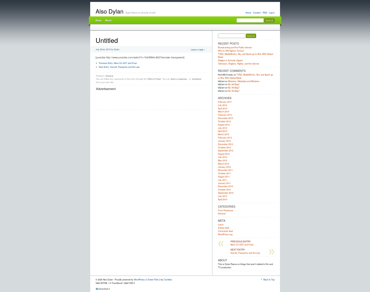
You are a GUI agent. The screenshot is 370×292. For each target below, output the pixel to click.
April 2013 (222, 130)
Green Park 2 (154, 279)
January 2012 (224, 166)
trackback (196, 78)
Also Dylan (110, 11)
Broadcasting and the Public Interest (235, 47)
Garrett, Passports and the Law (119, 66)
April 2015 (222, 108)
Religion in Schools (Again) (230, 60)
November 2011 (225, 169)
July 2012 (222, 157)
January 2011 (224, 183)
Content (257, 12)
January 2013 (224, 140)
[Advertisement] (166, 100)
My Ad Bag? (233, 84)
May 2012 (222, 160)
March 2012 (223, 163)
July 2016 (222, 105)
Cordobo (168, 279)
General (109, 75)
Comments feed (225, 231)
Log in (272, 12)
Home (248, 12)
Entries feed (223, 227)
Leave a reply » (198, 49)
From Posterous (225, 210)
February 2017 (225, 101)
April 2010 (222, 199)
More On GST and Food (118, 63)
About (108, 20)
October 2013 (224, 121)
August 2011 (224, 176)
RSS (265, 12)
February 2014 (225, 114)
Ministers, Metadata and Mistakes (243, 81)
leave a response (179, 78)
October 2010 (224, 189)
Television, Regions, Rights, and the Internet (238, 63)
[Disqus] (151, 168)
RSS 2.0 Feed (154, 78)
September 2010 (225, 192)
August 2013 (224, 124)
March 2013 (223, 134)
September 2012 (225, 150)
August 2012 (224, 153)
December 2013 (225, 118)
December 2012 (225, 144)
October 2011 (224, 173)
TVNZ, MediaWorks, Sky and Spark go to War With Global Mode (245, 55)
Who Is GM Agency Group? (231, 50)
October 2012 (224, 147)
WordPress (139, 279)
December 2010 (225, 186)
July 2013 (222, 127)
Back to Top (269, 279)
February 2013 (225, 137)
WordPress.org (225, 234)
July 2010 (222, 196)
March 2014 (223, 111)
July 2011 (222, 179)
